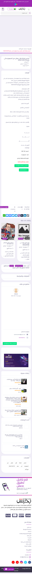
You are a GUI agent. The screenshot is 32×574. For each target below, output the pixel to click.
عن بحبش (29, 527)
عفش (12, 463)
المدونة (29, 540)
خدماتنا (29, 531)
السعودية (11, 9)
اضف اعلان (10, 569)
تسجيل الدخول (19, 266)
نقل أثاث (21, 49)
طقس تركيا (28, 544)
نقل (16, 463)
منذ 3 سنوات (25, 65)
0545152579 (12, 466)
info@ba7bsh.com (24, 557)
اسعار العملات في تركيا (26, 542)
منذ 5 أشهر (25, 250)
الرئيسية (29, 49)
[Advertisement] (16, 30)
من (7, 463)
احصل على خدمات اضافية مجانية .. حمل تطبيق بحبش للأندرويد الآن (16, 1)
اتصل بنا (29, 538)
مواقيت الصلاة (27, 546)
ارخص (25, 463)
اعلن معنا (29, 536)
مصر (18, 466)
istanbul (27, 555)
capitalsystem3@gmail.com (19, 334)
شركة (20, 463)
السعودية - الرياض (23, 64)
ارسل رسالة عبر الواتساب (21, 166)
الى (21, 466)
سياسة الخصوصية (27, 529)
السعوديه (26, 466)
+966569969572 (24, 170)
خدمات (25, 49)
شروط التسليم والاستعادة (25, 533)
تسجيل (11, 266)
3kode (20, 568)
